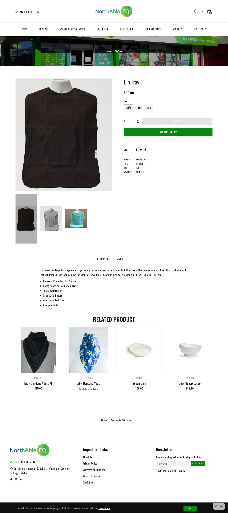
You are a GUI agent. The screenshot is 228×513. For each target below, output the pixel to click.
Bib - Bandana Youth (89, 383)
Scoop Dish (139, 383)
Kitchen (38, 378)
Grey (139, 108)
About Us (87, 457)
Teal (149, 108)
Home (108, 51)
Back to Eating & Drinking (116, 420)
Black (128, 108)
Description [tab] (102, 259)
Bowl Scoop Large (190, 383)
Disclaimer (88, 482)
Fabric (127, 101)
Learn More (104, 508)
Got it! (190, 508)
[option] (38, 364)
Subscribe (198, 464)
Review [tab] (120, 259)
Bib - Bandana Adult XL (38, 383)
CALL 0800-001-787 (29, 12)
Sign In (202, 11)
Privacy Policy (90, 463)
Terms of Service (92, 476)
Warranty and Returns (94, 470)
